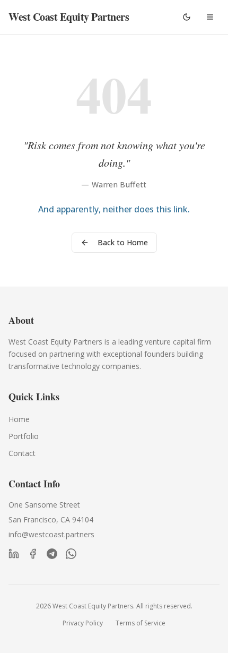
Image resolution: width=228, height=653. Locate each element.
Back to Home (123, 242)
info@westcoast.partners (51, 534)
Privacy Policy (83, 623)
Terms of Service (140, 623)
